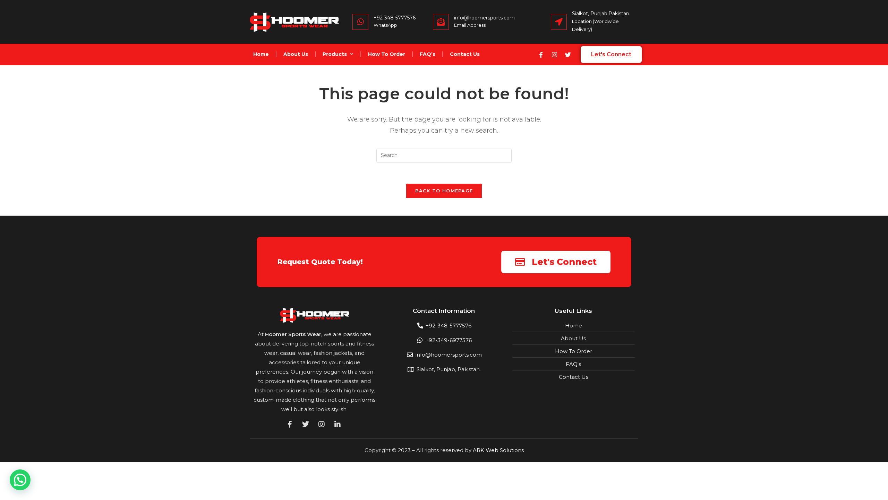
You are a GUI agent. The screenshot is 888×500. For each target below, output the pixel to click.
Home (261, 54)
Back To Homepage (444, 190)
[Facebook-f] (541, 54)
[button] (20, 479)
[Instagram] (554, 54)
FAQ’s (427, 54)
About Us (295, 54)
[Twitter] (568, 54)
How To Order (386, 54)
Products (335, 54)
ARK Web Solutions (498, 450)
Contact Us (465, 54)
